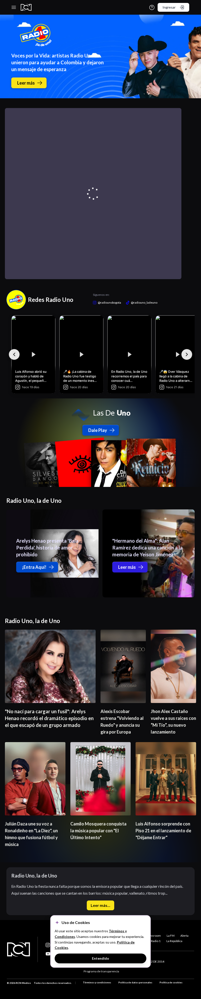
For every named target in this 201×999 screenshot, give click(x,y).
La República (174, 941)
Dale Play (97, 430)
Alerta (184, 935)
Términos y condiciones (97, 982)
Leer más (26, 83)
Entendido (100, 958)
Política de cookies (171, 982)
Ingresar (169, 7)
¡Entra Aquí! (34, 567)
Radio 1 (156, 941)
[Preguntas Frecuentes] (152, 7)
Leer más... (100, 905)
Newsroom (153, 935)
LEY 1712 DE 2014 (152, 961)
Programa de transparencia (101, 971)
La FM (171, 935)
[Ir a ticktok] (48, 945)
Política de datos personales (135, 982)
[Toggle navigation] (14, 7)
